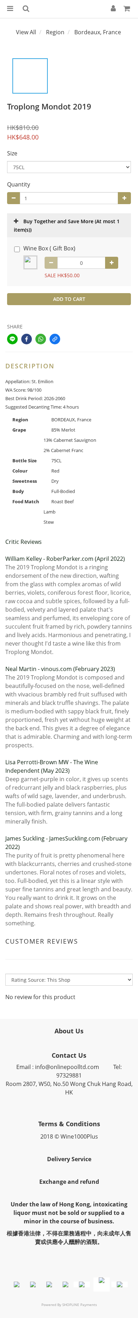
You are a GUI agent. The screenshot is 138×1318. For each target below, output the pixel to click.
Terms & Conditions (69, 1124)
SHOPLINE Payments (79, 1304)
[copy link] (55, 339)
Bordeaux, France (97, 32)
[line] (12, 339)
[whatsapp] (40, 339)
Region (55, 32)
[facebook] (26, 339)
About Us (69, 1031)
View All (26, 32)
